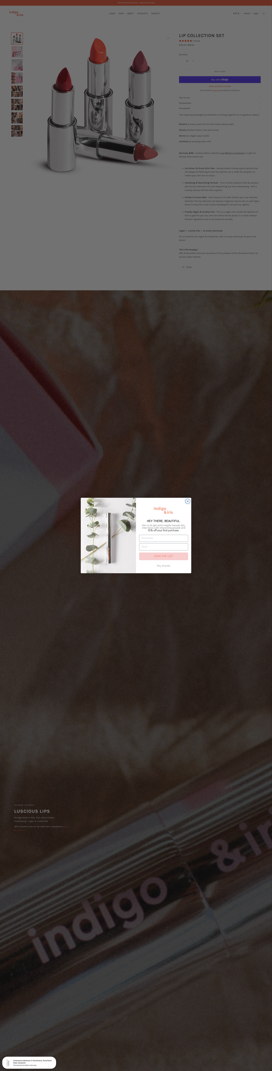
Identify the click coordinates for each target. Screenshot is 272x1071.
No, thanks (163, 566)
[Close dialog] (187, 501)
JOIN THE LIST (163, 556)
